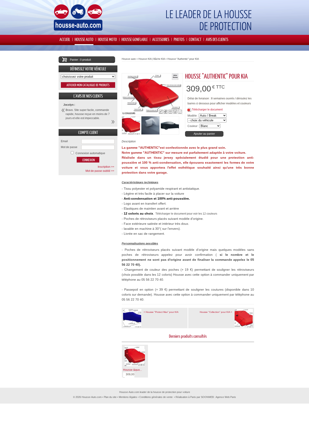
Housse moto (107, 39)
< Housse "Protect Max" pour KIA (161, 312)
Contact (195, 39)
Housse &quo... (132, 369)
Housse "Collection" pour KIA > (216, 312)
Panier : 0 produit (80, 59)
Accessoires (160, 39)
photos (179, 39)
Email (64, 141)
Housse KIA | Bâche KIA (151, 58)
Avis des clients (217, 39)
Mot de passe (69, 147)
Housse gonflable (134, 39)
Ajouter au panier (204, 133)
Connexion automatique (90, 153)
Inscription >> (106, 166)
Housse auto (84, 39)
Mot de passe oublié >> (100, 170)
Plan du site (110, 397)
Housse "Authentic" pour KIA (183, 58)
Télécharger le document (207, 109)
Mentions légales (128, 397)
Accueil (64, 39)
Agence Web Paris (226, 397)
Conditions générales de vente (156, 397)
